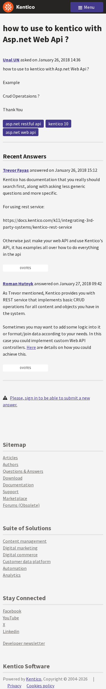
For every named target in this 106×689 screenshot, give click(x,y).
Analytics (12, 575)
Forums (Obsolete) (21, 505)
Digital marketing (20, 548)
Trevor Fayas (16, 170)
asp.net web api (21, 132)
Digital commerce (20, 554)
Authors (10, 464)
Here (31, 347)
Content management (25, 541)
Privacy (14, 685)
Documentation (18, 485)
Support (11, 491)
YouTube (11, 618)
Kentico (33, 679)
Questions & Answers (23, 471)
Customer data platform (27, 561)
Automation (15, 568)
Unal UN (11, 60)
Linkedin (11, 631)
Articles (10, 457)
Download (12, 478)
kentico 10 (58, 123)
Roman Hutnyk (18, 283)
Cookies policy (40, 685)
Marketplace (15, 498)
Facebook (12, 611)
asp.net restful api (23, 123)
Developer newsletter (24, 643)
